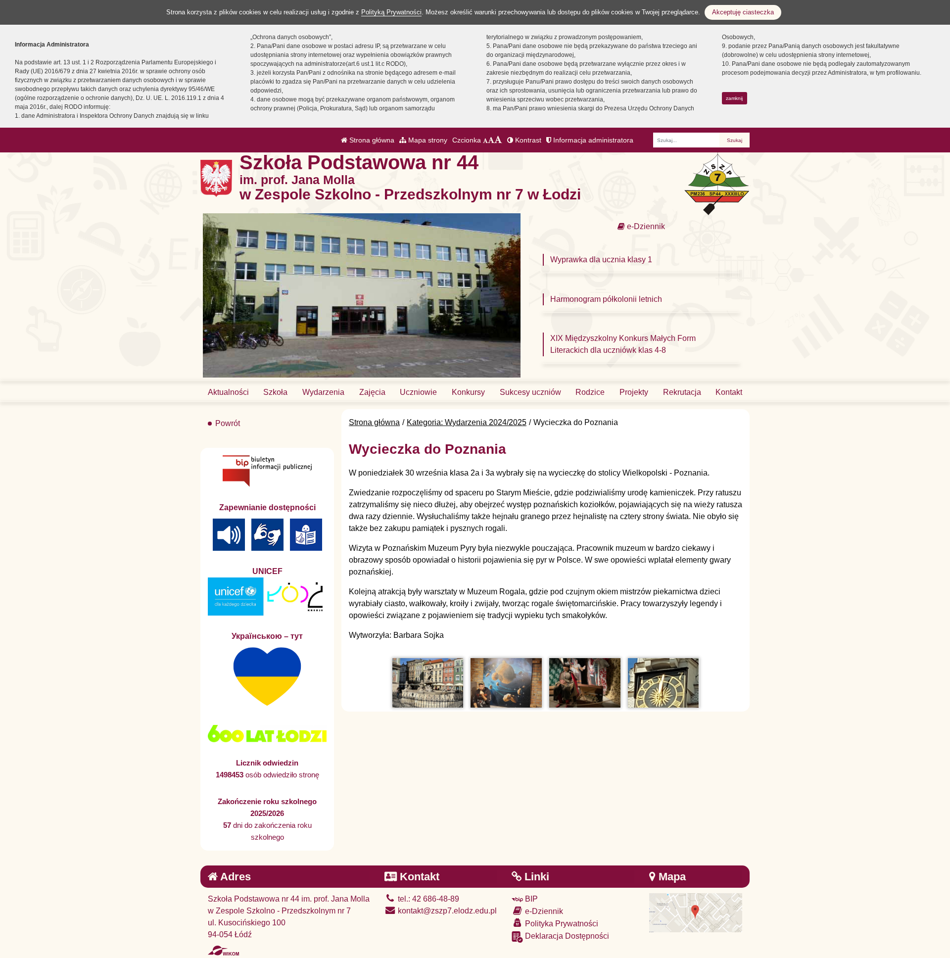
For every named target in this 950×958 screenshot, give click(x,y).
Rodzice (590, 392)
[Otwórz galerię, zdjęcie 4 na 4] (663, 683)
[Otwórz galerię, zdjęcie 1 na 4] (427, 683)
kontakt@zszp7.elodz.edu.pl (446, 911)
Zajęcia (372, 392)
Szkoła (275, 392)
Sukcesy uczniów (530, 392)
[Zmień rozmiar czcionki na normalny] (485, 140)
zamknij (734, 98)
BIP (530, 899)
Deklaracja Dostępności (566, 936)
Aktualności (228, 392)
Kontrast (527, 140)
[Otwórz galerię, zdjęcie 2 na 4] (506, 683)
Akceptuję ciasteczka (743, 12)
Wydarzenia (323, 392)
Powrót (227, 423)
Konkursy (468, 392)
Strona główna (370, 140)
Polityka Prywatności (560, 923)
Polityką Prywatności (391, 12)
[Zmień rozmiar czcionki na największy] (498, 140)
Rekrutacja (682, 392)
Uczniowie (418, 392)
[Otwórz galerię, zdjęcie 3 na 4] (584, 683)
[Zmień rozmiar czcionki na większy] (491, 140)
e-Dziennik (645, 226)
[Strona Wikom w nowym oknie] (223, 951)
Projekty (633, 392)
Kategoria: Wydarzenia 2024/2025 (466, 422)
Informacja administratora (592, 140)
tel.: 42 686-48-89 (427, 899)
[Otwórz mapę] (695, 912)
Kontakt (728, 392)
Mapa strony (426, 140)
